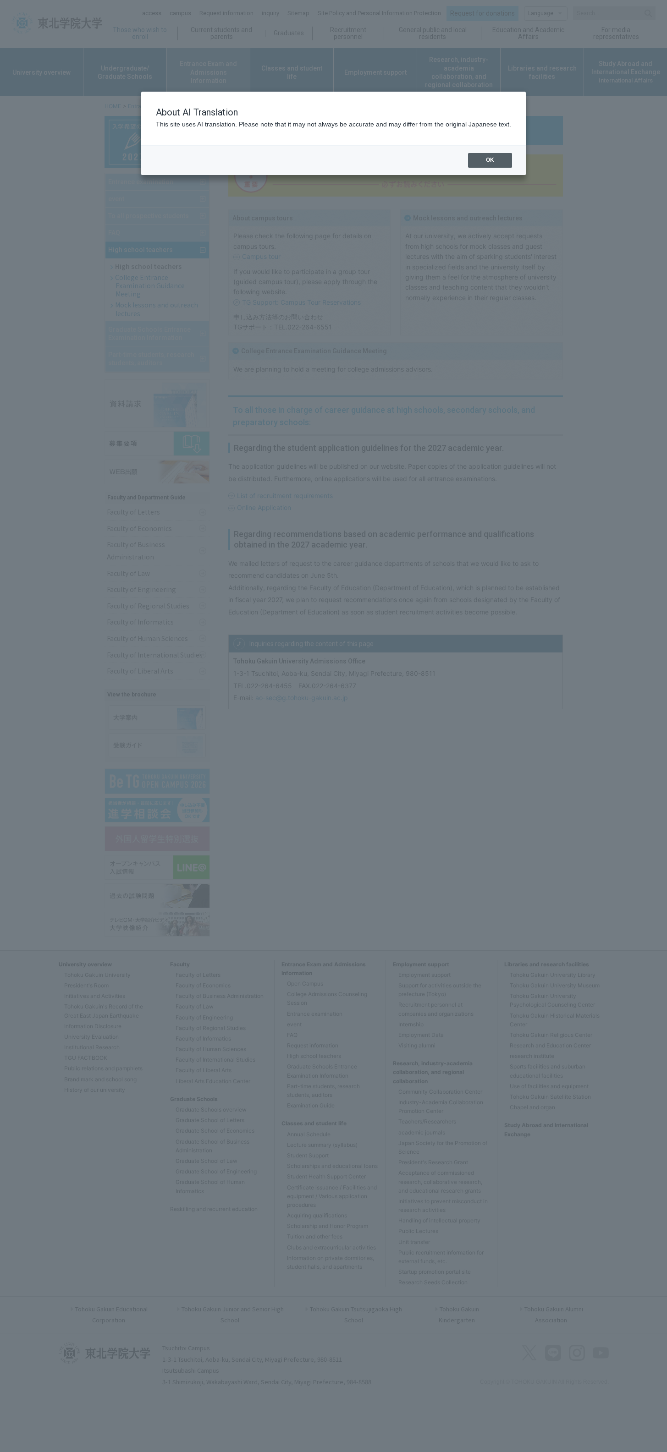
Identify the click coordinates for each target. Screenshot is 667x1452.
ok (490, 160)
